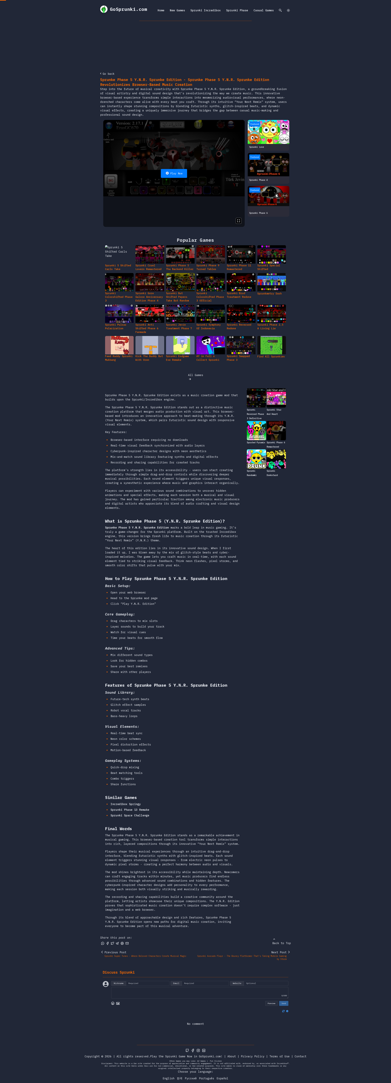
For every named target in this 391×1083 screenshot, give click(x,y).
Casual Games (264, 10)
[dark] (288, 10)
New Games (177, 10)
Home (161, 10)
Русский (191, 1078)
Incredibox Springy (126, 804)
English (168, 1078)
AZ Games (201, 1061)
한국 (179, 1078)
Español (222, 1078)
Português (206, 1078)
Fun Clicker (216, 1061)
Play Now (176, 173)
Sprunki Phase (237, 10)
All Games (195, 375)
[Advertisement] (195, 43)
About (231, 1056)
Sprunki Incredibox (205, 10)
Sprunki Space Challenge (130, 815)
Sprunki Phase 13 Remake (130, 809)
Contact (300, 1056)
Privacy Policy (252, 1056)
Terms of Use (279, 1056)
